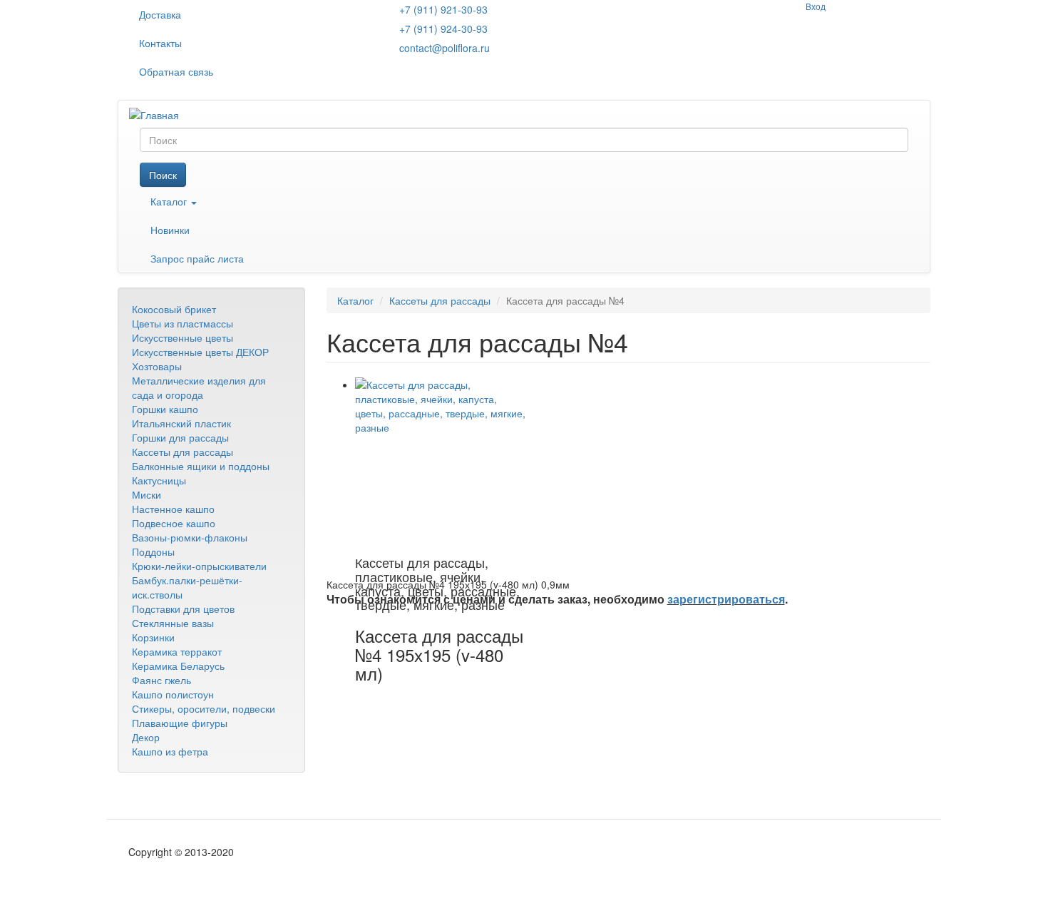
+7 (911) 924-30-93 (443, 28)
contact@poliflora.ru (444, 48)
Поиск (163, 175)
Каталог (170, 201)
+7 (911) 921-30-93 (443, 9)
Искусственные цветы (182, 337)
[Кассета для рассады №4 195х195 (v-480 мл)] (440, 463)
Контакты (160, 43)
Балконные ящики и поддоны (200, 466)
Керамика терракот (177, 651)
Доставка (160, 14)
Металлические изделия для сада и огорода (199, 387)
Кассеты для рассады (182, 451)
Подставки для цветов (183, 608)
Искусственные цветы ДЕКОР (200, 352)
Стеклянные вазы (173, 623)
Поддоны (153, 551)
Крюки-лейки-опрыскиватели (199, 566)
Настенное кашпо (173, 509)
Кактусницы (159, 480)
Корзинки (153, 637)
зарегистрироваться (726, 599)
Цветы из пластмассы (182, 323)
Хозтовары (157, 366)
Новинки (170, 230)
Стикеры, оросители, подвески (203, 708)
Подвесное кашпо (173, 523)
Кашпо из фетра (170, 751)
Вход (816, 6)
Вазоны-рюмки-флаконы (189, 537)
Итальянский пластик (181, 423)
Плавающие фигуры (179, 723)
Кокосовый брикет (174, 309)
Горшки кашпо (165, 409)
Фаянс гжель (161, 680)
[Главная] (159, 114)
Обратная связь (176, 71)
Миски (146, 494)
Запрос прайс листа (197, 258)
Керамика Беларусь (178, 665)
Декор (146, 737)
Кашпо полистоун (173, 694)
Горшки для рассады (180, 437)
